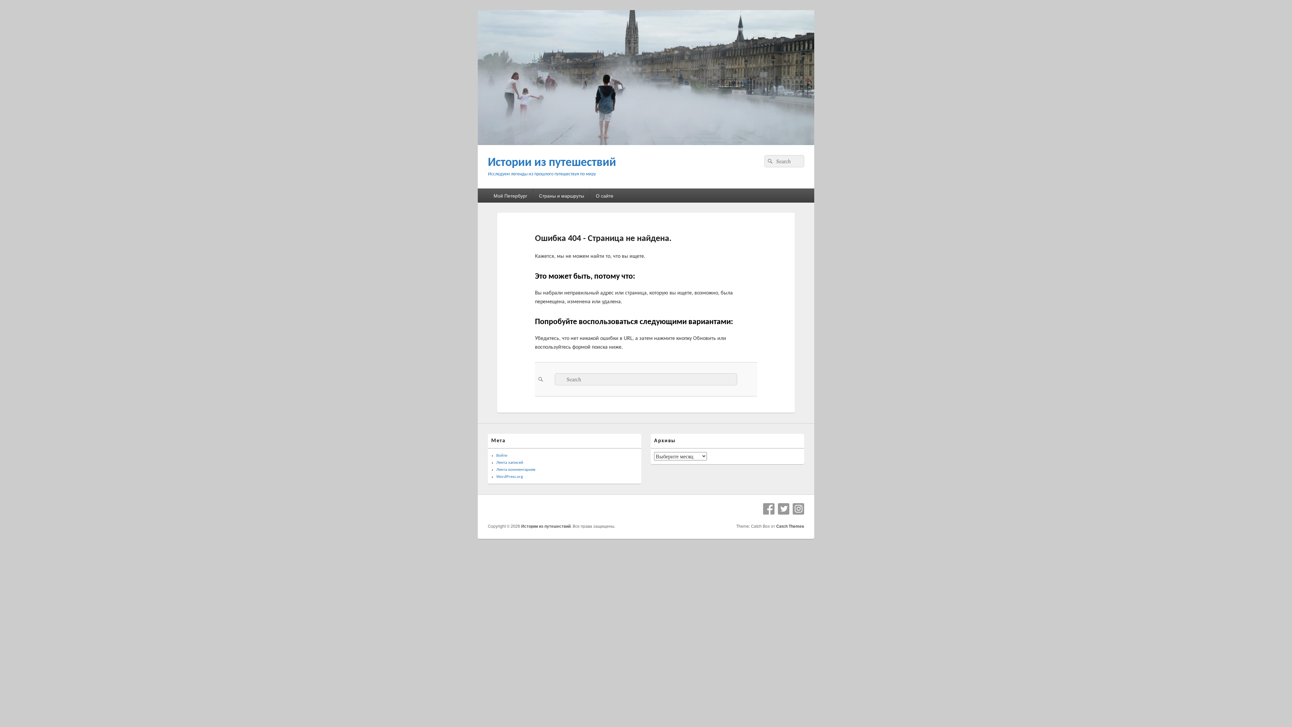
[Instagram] (798, 509)
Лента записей (509, 462)
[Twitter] (783, 509)
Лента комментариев (515, 470)
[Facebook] (769, 509)
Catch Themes (790, 526)
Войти (501, 455)
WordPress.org (509, 477)
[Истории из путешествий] (646, 142)
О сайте (604, 195)
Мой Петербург (510, 195)
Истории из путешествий (552, 163)
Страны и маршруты (561, 195)
